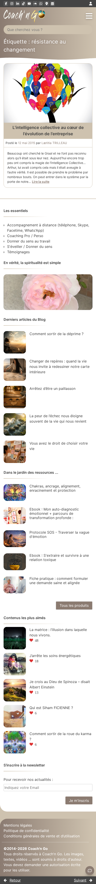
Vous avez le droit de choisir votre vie (58, 446)
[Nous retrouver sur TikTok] (23, 3)
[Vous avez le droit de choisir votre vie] (15, 452)
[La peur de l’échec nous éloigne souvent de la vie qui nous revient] (15, 424)
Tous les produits (74, 605)
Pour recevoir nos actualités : (28, 779)
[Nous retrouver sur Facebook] (6, 3)
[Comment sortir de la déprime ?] (15, 342)
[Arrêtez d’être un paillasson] (15, 397)
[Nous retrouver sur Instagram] (11, 3)
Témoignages (18, 252)
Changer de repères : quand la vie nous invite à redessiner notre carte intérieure (59, 366)
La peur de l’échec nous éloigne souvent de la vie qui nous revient (57, 418)
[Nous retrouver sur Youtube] (29, 3)
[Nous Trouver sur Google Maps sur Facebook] (46, 3)
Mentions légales (18, 825)
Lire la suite (40, 181)
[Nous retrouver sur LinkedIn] (17, 3)
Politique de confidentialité (26, 830)
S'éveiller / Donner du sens (29, 246)
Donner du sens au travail (28, 241)
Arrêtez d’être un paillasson (52, 388)
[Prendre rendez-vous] (52, 3)
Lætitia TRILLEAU (54, 143)
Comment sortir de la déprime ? (56, 334)
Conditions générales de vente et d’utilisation (42, 836)
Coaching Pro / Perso (25, 236)
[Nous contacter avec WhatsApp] (40, 3)
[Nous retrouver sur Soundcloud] (35, 3)
